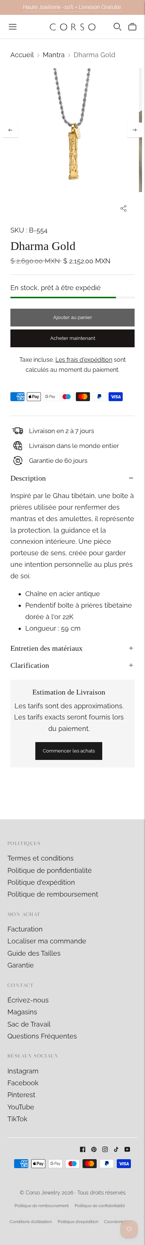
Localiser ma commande (46, 941)
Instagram (23, 1071)
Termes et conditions (40, 858)
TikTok (17, 1119)
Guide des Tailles (34, 953)
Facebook (23, 1083)
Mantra (54, 55)
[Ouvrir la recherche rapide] (117, 27)
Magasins (22, 1012)
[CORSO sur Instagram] (105, 1150)
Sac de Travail (29, 1024)
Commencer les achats (69, 751)
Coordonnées (117, 1221)
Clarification (29, 665)
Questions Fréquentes (42, 1036)
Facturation (25, 929)
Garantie (20, 965)
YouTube (20, 1107)
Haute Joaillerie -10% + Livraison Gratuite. (72, 7)
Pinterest (21, 1095)
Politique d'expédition (41, 882)
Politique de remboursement (52, 894)
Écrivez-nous (28, 1000)
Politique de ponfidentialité (49, 870)
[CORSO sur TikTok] (116, 1150)
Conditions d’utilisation (31, 1221)
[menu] (12, 27)
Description (28, 478)
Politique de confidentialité (100, 1205)
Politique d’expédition (78, 1221)
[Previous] (10, 130)
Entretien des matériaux (46, 648)
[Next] (134, 130)
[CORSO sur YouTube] (127, 1150)
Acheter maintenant (72, 338)
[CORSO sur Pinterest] (94, 1150)
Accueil (22, 55)
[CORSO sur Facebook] (83, 1150)
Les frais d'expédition (83, 359)
